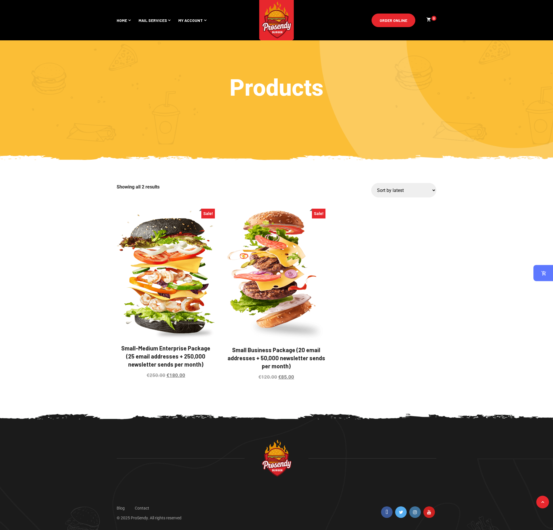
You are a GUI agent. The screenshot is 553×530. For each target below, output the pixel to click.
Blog (121, 508)
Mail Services (153, 20)
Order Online (393, 20)
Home (122, 20)
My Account (190, 20)
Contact (142, 508)
